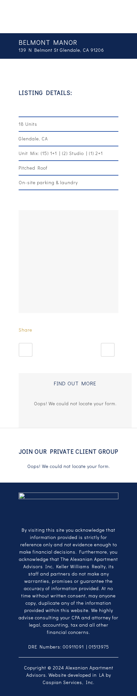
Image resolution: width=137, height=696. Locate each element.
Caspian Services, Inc (68, 682)
